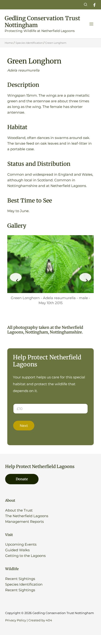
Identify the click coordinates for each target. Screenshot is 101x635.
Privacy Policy (15, 620)
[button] (86, 5)
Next (24, 426)
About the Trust (19, 510)
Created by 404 (40, 620)
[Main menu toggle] (91, 24)
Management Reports (24, 522)
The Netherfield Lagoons (26, 516)
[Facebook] (94, 5)
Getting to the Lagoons (25, 556)
